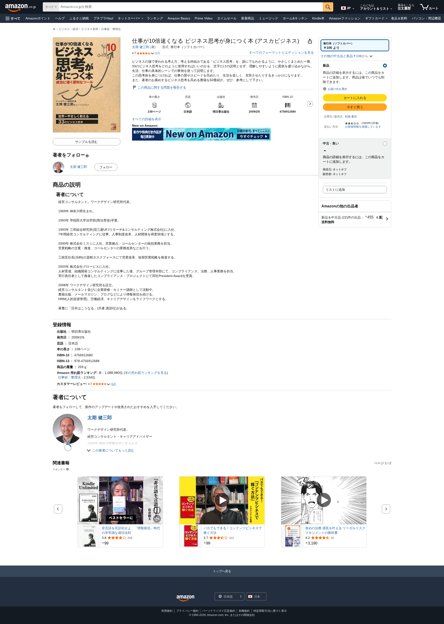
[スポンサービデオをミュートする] (157, 519)
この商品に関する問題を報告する (162, 87)
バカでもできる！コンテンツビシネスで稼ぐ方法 (233, 530)
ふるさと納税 (79, 18)
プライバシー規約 (187, 610)
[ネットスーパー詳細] (142, 18)
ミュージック (268, 18)
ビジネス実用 (89, 29)
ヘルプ (60, 18)
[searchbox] (191, 7)
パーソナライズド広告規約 (218, 610)
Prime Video (204, 18)
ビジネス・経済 (68, 29)
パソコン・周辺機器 (426, 18)
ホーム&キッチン (295, 18)
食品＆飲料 (399, 18)
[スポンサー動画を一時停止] (157, 510)
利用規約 (167, 610)
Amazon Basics (179, 18)
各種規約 (244, 610)
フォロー (105, 167)
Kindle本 (318, 18)
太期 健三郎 (140, 47)
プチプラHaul (103, 18)
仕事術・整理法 (111, 29)
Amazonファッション (345, 18)
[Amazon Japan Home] (185, 598)
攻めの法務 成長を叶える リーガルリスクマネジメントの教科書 (335, 530)
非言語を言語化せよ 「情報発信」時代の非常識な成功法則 (131, 530)
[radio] (355, 45)
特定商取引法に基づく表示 (270, 610)
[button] (12, 18)
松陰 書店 (351, 116)
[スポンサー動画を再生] (222, 500)
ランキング (155, 18)
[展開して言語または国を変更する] (353, 8)
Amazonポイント (37, 18)
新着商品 (247, 18)
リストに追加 (335, 189)
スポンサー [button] (59, 469)
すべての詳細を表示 (146, 119)
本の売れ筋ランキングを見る (146, 373)
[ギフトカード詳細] (387, 18)
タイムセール (227, 18)
